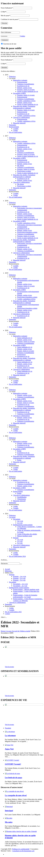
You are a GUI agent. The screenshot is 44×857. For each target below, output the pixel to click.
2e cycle (20, 523)
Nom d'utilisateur (7, 8)
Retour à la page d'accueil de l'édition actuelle (15, 631)
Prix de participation (15, 132)
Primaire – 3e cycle (19, 580)
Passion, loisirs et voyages (25, 351)
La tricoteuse (10, 735)
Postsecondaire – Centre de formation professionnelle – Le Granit (25, 596)
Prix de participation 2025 (13, 612)
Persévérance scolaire (24, 171)
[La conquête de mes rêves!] (14, 791)
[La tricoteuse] (10, 731)
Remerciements (14, 127)
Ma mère (8, 822)
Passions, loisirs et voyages (26, 89)
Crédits (15, 130)
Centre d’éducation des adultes (27, 534)
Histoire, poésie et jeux (24, 88)
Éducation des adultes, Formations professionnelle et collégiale (24, 107)
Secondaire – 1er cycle (20, 584)
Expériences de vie (23, 86)
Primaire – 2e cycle (19, 578)
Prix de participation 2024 (17, 556)
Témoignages (21, 499)
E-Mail (3, 12)
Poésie (19, 451)
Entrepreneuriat (22, 82)
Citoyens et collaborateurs (21, 117)
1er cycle (20, 521)
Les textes (12, 517)
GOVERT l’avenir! (13, 764)
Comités (15, 128)
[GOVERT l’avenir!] (12, 760)
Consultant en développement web (23, 851)
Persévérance (21, 354)
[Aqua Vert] (9, 745)
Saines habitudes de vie (24, 338)
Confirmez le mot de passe (10, 19)
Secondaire (16, 519)
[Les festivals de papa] (12, 773)
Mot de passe (5, 15)
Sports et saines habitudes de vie (27, 91)
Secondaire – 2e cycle (20, 586)
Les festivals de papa (13, 777)
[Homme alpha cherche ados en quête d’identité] (21, 831)
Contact (7, 614)
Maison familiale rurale (24, 536)
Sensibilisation (22, 497)
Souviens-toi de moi (9, 44)
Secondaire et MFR (19, 93)
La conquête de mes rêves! (16, 795)
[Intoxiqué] (9, 806)
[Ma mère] (8, 818)
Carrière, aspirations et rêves (26, 101)
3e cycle (20, 543)
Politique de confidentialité (20, 849)
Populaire (8, 728)
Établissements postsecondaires (19, 588)
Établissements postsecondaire (23, 525)
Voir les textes (9, 667)
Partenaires (12, 125)
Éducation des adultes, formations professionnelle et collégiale (24, 409)
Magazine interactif (19, 123)
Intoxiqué (9, 810)
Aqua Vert (9, 749)
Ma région (20, 151)
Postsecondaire (18, 491)
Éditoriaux (12, 76)
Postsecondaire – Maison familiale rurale (26, 589)
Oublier (22, 36)
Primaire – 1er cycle (19, 576)
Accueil (7, 569)
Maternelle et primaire (20, 80)
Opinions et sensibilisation (25, 84)
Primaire (16, 538)
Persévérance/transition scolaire (27, 232)
